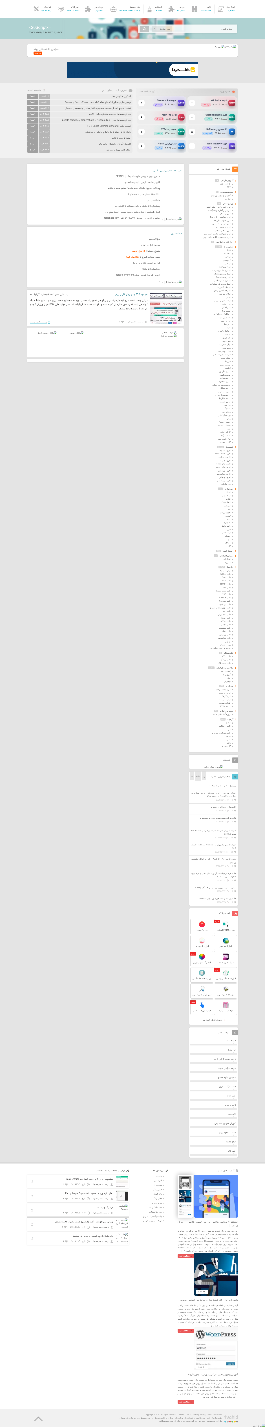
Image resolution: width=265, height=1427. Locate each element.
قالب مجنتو (226, 624)
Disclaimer (217, 1414)
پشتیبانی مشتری (224, 425)
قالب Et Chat (225, 574)
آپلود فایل (231, 1151)
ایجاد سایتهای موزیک (222, 301)
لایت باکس (226, 532)
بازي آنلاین (226, 304)
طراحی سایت (225, 703)
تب (229, 509)
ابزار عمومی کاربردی (222, 220)
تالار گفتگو (226, 307)
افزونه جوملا (225, 460)
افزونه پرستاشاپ (224, 481)
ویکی (228, 419)
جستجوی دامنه (224, 317)
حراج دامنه (231, 1142)
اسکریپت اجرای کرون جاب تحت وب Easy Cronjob (89, 1179)
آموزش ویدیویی (226, 192)
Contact (181, 1414)
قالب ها (230, 567)
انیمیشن (227, 506)
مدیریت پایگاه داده (223, 395)
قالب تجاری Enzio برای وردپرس (223, 807)
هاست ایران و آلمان (150, 245)
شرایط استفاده (155, 1212)
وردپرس (227, 681)
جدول (228, 519)
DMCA (188, 1414)
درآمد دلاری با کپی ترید (225, 1059)
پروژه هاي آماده (226, 711)
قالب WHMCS (225, 598)
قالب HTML (225, 584)
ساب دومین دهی (224, 351)
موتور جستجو (225, 402)
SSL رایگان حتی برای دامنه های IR (143, 194)
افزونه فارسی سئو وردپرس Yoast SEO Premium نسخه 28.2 (213, 846)
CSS (229, 250)
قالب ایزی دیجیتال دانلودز (220, 608)
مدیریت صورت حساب (221, 385)
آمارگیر (228, 257)
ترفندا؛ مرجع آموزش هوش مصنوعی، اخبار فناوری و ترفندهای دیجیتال (98, 108)
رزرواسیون (226, 348)
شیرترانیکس (225, 484)
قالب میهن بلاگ (224, 663)
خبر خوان (227, 324)
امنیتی (228, 297)
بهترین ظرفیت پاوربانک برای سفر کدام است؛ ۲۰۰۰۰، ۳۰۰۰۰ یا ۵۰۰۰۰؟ (98, 102)
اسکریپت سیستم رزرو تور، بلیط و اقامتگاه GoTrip (215, 888)
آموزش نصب (225, 671)
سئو (229, 678)
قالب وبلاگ (228, 653)
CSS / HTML (225, 184)
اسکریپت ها (228, 247)
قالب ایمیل (226, 611)
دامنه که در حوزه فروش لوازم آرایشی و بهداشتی (108, 132)
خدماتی (227, 334)
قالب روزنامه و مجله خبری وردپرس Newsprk (217, 898)
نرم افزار (229, 686)
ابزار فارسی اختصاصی (221, 224)
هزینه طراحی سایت (227, 1068)
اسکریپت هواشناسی (222, 280)
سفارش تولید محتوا (227, 1077)
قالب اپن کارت (225, 604)
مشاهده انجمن (34, 90)
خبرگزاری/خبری (224, 331)
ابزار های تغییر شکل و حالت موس (217, 237)
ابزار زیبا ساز (225, 213)
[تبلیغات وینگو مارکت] (213, 767)
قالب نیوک (226, 631)
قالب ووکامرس (224, 638)
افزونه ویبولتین (225, 477)
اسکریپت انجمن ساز (121, 96)
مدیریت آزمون (225, 371)
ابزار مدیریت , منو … (222, 227)
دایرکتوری (226, 338)
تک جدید (232, 1114)
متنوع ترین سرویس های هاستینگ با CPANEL (138, 176)
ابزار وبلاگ (157, 1190)
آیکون (228, 723)
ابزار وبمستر (228, 203)
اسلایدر (228, 264)
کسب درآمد (226, 435)
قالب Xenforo (225, 601)
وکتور (228, 743)
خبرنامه (227, 328)
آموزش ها (226, 674)
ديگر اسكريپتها (225, 344)
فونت (228, 736)
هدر (229, 739)
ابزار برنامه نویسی (223, 689)
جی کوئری (229, 489)
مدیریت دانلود (225, 381)
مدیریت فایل (225, 388)
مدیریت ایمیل (225, 375)
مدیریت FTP (225, 706)
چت (229, 429)
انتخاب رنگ (226, 502)
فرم (229, 529)
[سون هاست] (218, 47)
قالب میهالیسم (225, 628)
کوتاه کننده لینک (224, 439)
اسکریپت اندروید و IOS (221, 270)
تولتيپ (228, 516)
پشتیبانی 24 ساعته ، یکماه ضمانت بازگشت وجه (137, 206)
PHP (229, 187)
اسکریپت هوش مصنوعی (220, 284)
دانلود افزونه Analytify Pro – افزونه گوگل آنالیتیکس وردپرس (213, 860)
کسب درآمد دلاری (227, 1087)
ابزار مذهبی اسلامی (222, 230)
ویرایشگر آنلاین (224, 415)
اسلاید (228, 492)
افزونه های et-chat (223, 464)
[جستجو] (144, 29)
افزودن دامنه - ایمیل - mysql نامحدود (142, 182)
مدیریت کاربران (224, 398)
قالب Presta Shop (223, 591)
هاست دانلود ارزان (227, 1132)
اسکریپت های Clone (222, 274)
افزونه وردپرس (224, 470)
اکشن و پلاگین (225, 726)
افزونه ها (229, 447)
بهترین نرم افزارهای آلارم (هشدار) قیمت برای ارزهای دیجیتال (84, 1222)
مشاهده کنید (184, 1256)
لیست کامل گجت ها (213, 1020)
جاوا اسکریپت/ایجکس (222, 314)
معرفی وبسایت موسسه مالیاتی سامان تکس (110, 114)
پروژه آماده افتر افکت (222, 714)
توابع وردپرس (156, 1203)
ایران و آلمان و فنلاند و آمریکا (146, 263)
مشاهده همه (145, 91)
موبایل (228, 543)
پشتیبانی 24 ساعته (151, 269)
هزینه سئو (231, 1041)
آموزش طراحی (227, 180)
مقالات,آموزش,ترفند (225, 668)
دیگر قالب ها (225, 571)
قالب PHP (226, 587)
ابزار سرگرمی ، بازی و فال (220, 217)
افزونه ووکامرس (224, 474)
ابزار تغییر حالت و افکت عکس (218, 207)
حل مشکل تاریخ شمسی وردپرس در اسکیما (93, 1236)
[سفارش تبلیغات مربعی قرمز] (47, 333)
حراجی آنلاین (225, 321)
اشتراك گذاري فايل (223, 287)
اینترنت (228, 199)
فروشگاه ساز (225, 365)
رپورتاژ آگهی (228, 551)
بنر (67, 294)
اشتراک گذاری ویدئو (222, 290)
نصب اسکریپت (155, 1207)
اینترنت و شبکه (224, 700)
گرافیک (36, 294)
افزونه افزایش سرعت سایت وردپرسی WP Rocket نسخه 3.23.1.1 (213, 832)
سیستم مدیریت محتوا (222, 354)
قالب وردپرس (225, 634)
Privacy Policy (199, 1414)
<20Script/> (39, 28)
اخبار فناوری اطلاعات (224, 242)
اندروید (228, 562)
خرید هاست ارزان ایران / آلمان (167, 171)
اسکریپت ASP (225, 267)
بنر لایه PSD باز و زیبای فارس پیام (131, 294)
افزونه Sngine (225, 450)
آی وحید (202, 1421)
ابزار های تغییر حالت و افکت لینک (217, 234)
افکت (228, 499)
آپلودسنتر (227, 260)
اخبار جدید (231, 1096)
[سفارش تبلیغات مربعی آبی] (77, 333)
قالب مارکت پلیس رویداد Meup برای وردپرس (217, 818)
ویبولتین (227, 641)
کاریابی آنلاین (225, 432)
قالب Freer (226, 581)
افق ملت (232, 1050)
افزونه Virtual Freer (223, 454)
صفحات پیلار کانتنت (121, 138)
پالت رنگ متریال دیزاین (152, 1216)
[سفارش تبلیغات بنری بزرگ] (169, 332)
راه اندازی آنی (153, 200)
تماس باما (158, 1185)
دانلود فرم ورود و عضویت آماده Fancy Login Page (89, 1193)
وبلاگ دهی (226, 412)
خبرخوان (227, 522)
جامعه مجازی (225, 311)
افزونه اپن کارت (224, 457)
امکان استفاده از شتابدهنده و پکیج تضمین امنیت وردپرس (132, 212)
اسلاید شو (226, 496)
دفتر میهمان (226, 341)
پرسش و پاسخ (225, 422)
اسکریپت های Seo (223, 277)
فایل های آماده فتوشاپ (52, 294)
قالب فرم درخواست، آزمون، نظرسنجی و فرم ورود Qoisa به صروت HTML (213, 875)
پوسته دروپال (225, 645)
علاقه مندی (226, 358)
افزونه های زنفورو (223, 467)
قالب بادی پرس (224, 614)
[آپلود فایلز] (230, 47)
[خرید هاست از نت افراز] (168, 336)
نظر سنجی (226, 405)
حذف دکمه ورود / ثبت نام (119, 150)
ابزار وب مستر (225, 693)
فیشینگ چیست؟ (105, 1207)
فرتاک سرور (176, 234)
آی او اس (227, 559)
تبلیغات (159, 1176)
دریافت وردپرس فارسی (152, 1221)
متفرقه (228, 536)
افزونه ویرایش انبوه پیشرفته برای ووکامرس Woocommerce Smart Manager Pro (213, 794)
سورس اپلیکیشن (226, 556)
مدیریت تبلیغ (225, 378)
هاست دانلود (164, 1421)
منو (229, 539)
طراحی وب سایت (214, 1421)
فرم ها (228, 361)
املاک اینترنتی (225, 294)
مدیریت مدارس (224, 392)
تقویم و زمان (225, 512)
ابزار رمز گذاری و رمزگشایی (219, 210)
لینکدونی (227, 368)
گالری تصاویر (225, 442)
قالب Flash (226, 577)
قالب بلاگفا (226, 656)
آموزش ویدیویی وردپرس (221, 195)
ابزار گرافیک (226, 696)
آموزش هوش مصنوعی (225, 1123)
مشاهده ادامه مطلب (38, 322)
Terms (208, 1414)
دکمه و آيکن (226, 526)
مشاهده (38, 53)
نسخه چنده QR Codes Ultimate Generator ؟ (109, 126)
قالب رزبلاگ (226, 660)
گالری (228, 546)
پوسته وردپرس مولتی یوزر (220, 648)
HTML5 (227, 253)
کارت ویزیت (226, 746)
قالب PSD (226, 594)
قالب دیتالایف (225, 621)
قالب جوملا (226, 618)
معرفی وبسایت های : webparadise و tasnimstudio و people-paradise (96, 120)
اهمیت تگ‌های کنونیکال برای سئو (115, 144)
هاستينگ (227, 408)
